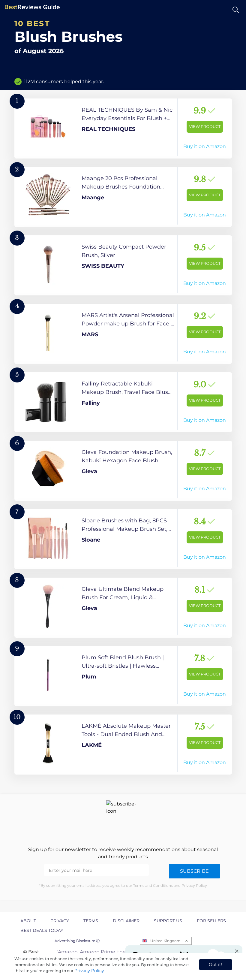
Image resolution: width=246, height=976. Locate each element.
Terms (90, 920)
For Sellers (211, 920)
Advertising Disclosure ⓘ (77, 940)
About (28, 920)
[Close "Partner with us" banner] (237, 951)
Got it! (215, 964)
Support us (168, 920)
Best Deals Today (41, 930)
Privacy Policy (89, 970)
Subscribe (194, 871)
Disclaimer (126, 920)
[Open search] (235, 10)
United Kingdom (165, 940)
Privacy (59, 920)
